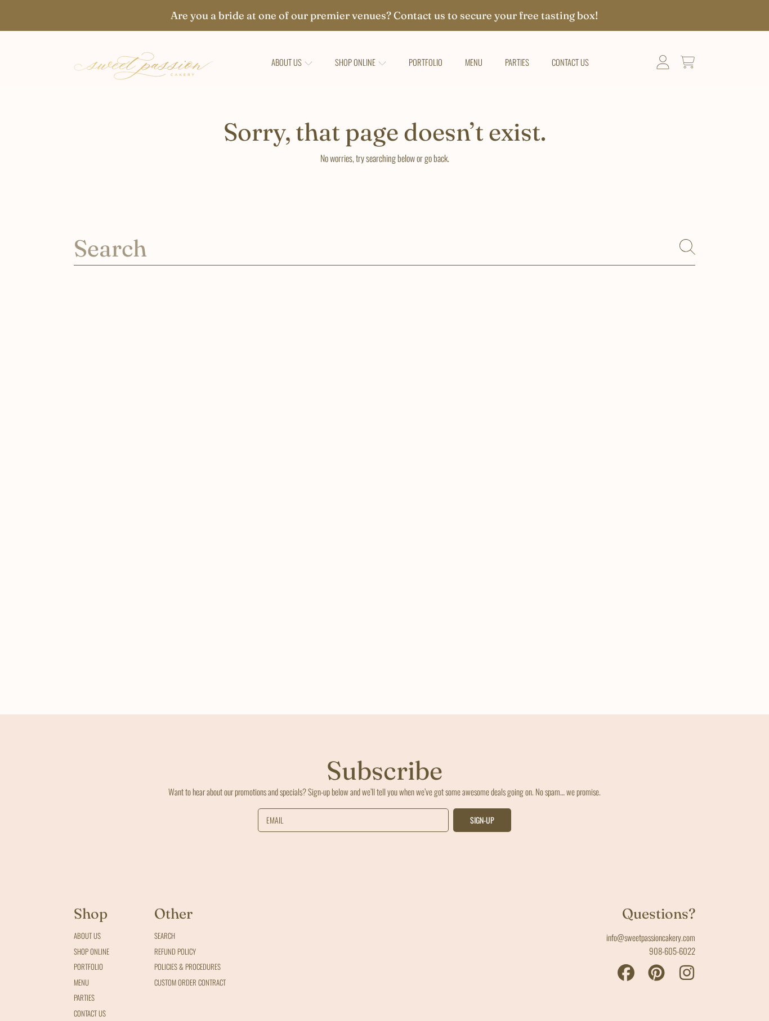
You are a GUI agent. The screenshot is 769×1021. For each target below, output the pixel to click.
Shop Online (356, 62)
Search (164, 935)
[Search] (687, 247)
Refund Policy (175, 951)
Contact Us (90, 1013)
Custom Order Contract (190, 982)
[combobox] (384, 247)
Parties (84, 997)
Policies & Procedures (187, 966)
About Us (287, 62)
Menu (81, 982)
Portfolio (88, 966)
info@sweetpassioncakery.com (650, 937)
